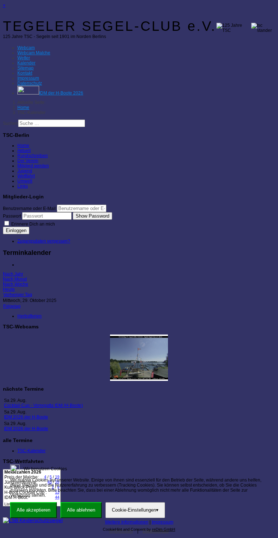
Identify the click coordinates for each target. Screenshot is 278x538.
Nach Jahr (13, 274)
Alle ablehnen (81, 510)
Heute (9, 289)
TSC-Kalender (31, 450)
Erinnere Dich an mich (32, 224)
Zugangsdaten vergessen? (43, 241)
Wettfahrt (26, 175)
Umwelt (24, 181)
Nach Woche (15, 284)
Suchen (10, 123)
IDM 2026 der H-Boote (26, 417)
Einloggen (16, 230)
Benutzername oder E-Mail (29, 208)
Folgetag (12, 306)
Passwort (12, 216)
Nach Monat (15, 279)
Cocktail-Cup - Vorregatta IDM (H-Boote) (43, 405)
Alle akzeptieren (33, 510)
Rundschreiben (32, 155)
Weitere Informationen (126, 522)
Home (23, 145)
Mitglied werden (33, 165)
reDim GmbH (163, 529)
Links (22, 186)
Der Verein (27, 160)
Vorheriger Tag (17, 294)
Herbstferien (29, 316)
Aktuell (24, 150)
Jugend (24, 170)
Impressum (162, 522)
